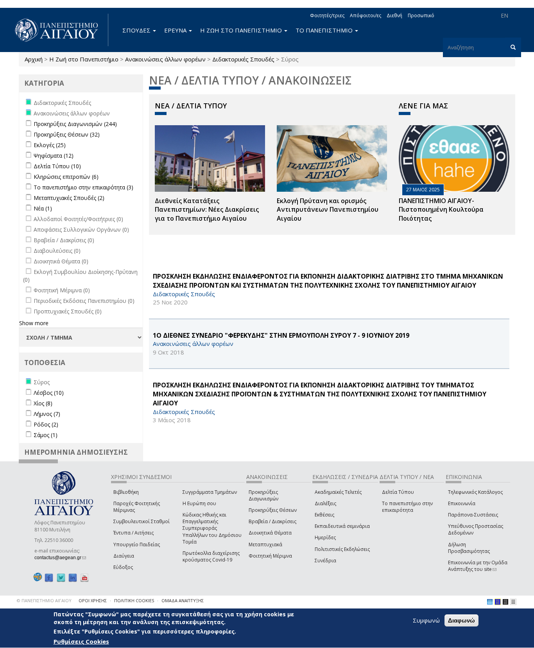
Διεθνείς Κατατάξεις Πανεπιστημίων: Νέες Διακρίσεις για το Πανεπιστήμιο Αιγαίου (207, 209)
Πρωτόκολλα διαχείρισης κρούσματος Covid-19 (211, 556)
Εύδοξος (123, 567)
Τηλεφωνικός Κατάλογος (475, 492)
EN (504, 15)
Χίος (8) (43, 403)
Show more (33, 323)
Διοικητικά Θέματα (270, 532)
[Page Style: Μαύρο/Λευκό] (513, 602)
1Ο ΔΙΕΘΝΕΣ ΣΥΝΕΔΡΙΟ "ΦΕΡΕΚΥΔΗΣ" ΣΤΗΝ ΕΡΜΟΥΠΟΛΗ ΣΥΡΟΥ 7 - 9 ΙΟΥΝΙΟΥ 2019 (281, 335)
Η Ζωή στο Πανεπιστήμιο (83, 59)
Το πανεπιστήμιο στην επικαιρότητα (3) (83, 187)
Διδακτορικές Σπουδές (243, 59)
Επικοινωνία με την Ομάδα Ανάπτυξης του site (477, 565)
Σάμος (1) (45, 435)
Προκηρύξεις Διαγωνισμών (263, 495)
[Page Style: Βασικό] (490, 602)
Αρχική (34, 59)
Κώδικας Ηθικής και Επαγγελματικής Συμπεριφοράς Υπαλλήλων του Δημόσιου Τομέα (212, 528)
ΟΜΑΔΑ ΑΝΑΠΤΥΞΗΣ (182, 600)
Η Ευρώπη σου (199, 503)
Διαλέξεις (325, 503)
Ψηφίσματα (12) (53, 155)
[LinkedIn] (72, 577)
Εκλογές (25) (50, 145)
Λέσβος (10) (49, 392)
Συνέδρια (325, 560)
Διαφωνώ (461, 620)
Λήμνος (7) (47, 414)
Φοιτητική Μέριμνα (270, 556)
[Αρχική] (60, 30)
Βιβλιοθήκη (126, 492)
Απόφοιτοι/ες (365, 15)
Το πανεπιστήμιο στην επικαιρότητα (407, 506)
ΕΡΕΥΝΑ (176, 30)
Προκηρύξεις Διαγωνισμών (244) (75, 124)
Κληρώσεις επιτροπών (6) (66, 176)
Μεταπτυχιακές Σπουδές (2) (69, 198)
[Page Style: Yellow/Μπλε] (498, 602)
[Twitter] (61, 577)
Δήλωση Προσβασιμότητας (469, 547)
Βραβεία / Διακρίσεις (272, 521)
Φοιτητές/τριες (327, 15)
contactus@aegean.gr (60, 557)
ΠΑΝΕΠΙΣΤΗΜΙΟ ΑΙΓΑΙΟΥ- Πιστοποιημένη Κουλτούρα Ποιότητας (441, 209)
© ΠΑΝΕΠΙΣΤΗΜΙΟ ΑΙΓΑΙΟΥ (44, 600)
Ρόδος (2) (46, 424)
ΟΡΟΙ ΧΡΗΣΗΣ (93, 600)
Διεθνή (394, 15)
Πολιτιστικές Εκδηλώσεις (342, 549)
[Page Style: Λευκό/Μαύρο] (505, 602)
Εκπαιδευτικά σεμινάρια (342, 526)
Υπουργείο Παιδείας (136, 544)
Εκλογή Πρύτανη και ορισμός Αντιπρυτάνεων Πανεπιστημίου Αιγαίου (327, 209)
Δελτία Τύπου (398, 492)
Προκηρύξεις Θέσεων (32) (67, 134)
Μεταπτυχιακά (265, 544)
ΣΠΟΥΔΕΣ (137, 30)
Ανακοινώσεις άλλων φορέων (165, 59)
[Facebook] (49, 577)
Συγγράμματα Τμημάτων (210, 492)
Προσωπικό (421, 15)
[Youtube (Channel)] (84, 577)
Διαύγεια (123, 556)
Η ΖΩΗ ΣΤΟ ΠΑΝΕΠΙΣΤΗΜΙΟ (241, 30)
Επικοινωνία (461, 503)
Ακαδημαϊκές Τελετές (338, 492)
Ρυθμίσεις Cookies (81, 641)
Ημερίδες (325, 537)
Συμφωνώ (426, 620)
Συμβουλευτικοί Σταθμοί (141, 521)
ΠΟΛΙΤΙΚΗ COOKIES (134, 600)
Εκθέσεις (324, 514)
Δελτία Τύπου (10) (57, 166)
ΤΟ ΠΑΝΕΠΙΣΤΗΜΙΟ (325, 30)
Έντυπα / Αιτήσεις (133, 532)
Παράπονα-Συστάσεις (473, 514)
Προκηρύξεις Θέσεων (273, 510)
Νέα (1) (43, 208)
